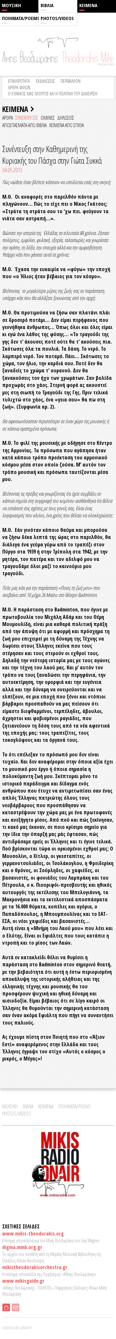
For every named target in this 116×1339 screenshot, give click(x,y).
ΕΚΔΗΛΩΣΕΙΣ (45, 81)
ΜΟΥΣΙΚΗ (11, 5)
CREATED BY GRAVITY (17, 1328)
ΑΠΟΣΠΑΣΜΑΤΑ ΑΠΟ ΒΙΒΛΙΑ (24, 125)
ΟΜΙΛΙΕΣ (48, 117)
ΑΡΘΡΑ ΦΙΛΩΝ (19, 87)
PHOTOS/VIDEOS (57, 18)
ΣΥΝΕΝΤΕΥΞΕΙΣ (26, 117)
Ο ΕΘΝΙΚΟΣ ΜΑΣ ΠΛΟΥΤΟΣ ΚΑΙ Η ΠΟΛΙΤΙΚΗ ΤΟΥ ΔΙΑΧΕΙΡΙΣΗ (52, 94)
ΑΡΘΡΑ (7, 117)
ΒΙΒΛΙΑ (47, 5)
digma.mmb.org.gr (22, 1247)
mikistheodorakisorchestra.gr (34, 1267)
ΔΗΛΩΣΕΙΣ (65, 117)
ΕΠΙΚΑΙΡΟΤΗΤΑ (19, 81)
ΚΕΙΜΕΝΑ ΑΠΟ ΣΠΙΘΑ (66, 125)
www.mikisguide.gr (23, 1280)
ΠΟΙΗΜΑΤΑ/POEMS (20, 18)
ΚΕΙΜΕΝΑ (88, 5)
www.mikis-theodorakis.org (33, 1233)
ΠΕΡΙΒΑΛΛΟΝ (71, 81)
